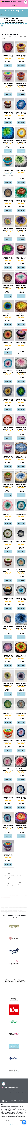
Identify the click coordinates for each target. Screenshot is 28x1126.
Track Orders (9, 880)
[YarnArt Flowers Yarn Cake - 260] (21, 761)
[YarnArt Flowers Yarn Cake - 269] (8, 789)
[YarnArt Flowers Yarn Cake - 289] (21, 505)
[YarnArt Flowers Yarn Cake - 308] (8, 477)
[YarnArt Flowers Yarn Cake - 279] (8, 761)
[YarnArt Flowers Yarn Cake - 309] (21, 133)
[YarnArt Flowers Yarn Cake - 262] (8, 619)
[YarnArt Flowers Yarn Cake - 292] (8, 505)
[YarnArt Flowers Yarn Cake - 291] (21, 161)
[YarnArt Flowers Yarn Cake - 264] (21, 676)
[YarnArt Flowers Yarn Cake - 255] (8, 733)
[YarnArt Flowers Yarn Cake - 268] (21, 704)
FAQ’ (6, 912)
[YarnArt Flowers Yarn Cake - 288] (8, 420)
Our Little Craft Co (14, 10)
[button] (1, 14)
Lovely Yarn (10, 37)
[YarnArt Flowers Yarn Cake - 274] (8, 676)
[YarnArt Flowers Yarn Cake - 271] (21, 619)
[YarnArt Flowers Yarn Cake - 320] (21, 448)
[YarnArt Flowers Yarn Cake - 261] (21, 789)
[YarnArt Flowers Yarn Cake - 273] (21, 733)
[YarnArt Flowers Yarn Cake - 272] (8, 562)
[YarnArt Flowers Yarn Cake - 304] (8, 306)
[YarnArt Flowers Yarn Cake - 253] (21, 534)
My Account (20, 875)
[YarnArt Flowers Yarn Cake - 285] (8, 221)
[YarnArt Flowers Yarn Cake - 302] (8, 335)
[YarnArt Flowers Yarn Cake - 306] (21, 391)
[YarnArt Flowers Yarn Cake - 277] (8, 846)
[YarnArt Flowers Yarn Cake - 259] (8, 590)
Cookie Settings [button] (14, 1124)
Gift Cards (20, 885)
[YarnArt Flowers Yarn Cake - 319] (21, 249)
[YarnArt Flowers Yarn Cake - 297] (8, 192)
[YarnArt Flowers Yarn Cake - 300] (8, 133)
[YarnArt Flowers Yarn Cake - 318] (21, 192)
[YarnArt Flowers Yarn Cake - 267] (21, 647)
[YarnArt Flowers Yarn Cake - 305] (8, 448)
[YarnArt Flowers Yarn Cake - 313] (8, 249)
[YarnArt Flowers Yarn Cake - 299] (21, 104)
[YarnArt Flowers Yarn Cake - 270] (21, 562)
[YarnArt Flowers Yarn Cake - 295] (21, 76)
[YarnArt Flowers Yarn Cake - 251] (21, 590)
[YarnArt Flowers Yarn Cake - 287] (21, 477)
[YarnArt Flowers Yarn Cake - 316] (8, 391)
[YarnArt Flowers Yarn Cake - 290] (21, 420)
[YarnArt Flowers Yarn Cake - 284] (8, 278)
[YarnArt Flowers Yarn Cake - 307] (21, 221)
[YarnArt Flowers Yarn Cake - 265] (21, 818)
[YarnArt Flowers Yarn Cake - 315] (21, 48)
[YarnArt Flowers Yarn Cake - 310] (8, 48)
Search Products (9, 875)
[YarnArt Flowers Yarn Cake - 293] (21, 363)
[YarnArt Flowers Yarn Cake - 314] (8, 161)
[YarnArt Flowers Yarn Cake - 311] (8, 534)
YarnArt (17, 37)
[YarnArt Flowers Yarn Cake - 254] (8, 818)
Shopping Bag (9, 885)
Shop (3, 37)
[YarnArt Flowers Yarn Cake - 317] (21, 306)
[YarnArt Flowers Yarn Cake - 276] (8, 647)
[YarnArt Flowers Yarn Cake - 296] (8, 104)
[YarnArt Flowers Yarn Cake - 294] (8, 363)
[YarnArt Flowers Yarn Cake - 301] (21, 278)
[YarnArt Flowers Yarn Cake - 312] (8, 76)
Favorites (20, 880)
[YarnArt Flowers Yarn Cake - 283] (8, 704)
